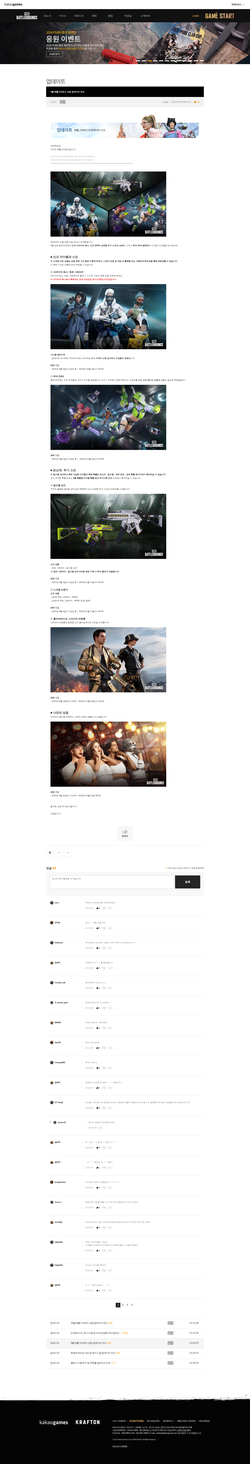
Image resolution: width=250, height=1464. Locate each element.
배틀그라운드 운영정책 (186, 1421)
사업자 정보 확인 (184, 1430)
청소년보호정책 (153, 1421)
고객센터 (145, 15)
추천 (125, 836)
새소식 (47, 15)
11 (202, 60)
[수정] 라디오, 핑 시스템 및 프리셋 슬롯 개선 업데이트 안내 (96, 1333)
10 (196, 60)
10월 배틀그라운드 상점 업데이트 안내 (89, 1323)
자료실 (128, 15)
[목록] (50, 852)
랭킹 (110, 15)
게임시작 (221, 15)
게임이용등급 (204, 1421)
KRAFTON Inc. (137, 1440)
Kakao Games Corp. (124, 1440)
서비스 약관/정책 (119, 1421)
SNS (94, 15)
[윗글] (59, 852)
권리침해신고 (168, 1421)
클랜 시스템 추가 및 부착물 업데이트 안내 (90, 1363)
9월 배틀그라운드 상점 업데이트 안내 (88, 1343)
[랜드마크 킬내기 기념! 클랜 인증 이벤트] (125, 36)
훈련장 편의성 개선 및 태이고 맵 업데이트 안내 (93, 1353)
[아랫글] (68, 852)
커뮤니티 (79, 15)
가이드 (62, 15)
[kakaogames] (13, 4)
